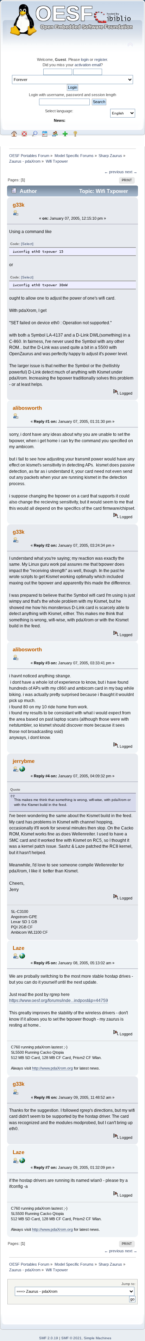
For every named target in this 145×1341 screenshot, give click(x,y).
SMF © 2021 (71, 1338)
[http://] (22, 770)
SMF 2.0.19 (48, 1338)
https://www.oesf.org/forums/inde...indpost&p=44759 (58, 1000)
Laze (18, 948)
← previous (114, 172)
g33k (18, 205)
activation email (88, 65)
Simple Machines (97, 1338)
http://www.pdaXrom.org (52, 1068)
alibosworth (27, 408)
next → (131, 172)
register (100, 59)
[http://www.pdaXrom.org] (22, 957)
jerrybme (23, 761)
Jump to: (128, 1284)
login (85, 59)
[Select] (27, 244)
